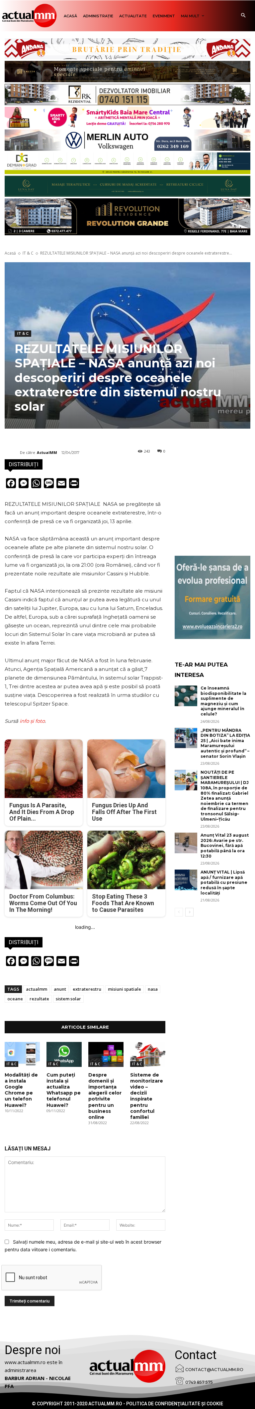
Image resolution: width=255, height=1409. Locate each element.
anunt (60, 989)
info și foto (32, 721)
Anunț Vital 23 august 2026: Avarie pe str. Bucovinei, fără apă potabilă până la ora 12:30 (225, 845)
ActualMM (47, 452)
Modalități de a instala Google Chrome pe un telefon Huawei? (21, 1090)
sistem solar (68, 999)
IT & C (28, 253)
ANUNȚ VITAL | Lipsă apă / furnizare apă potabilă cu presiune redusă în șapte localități (224, 882)
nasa (153, 989)
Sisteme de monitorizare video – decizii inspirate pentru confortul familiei (146, 1096)
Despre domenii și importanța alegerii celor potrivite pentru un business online (105, 1096)
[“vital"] (212, 597)
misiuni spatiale (124, 989)
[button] (243, 16)
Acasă (10, 253)
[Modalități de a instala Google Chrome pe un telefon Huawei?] (22, 1054)
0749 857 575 (199, 1382)
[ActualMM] (12, 452)
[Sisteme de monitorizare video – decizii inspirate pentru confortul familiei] (147, 1054)
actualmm (36, 989)
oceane (15, 999)
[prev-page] (179, 912)
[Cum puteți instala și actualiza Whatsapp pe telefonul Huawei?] (64, 1054)
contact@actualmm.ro (214, 1369)
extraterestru (87, 989)
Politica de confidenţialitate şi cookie (174, 1403)
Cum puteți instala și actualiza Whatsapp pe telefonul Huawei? (63, 1090)
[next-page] (189, 912)
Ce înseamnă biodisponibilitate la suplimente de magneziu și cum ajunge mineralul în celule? (223, 701)
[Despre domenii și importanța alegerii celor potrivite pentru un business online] (106, 1054)
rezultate (39, 999)
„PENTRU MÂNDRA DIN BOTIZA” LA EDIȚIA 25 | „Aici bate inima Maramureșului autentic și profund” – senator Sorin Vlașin (225, 743)
